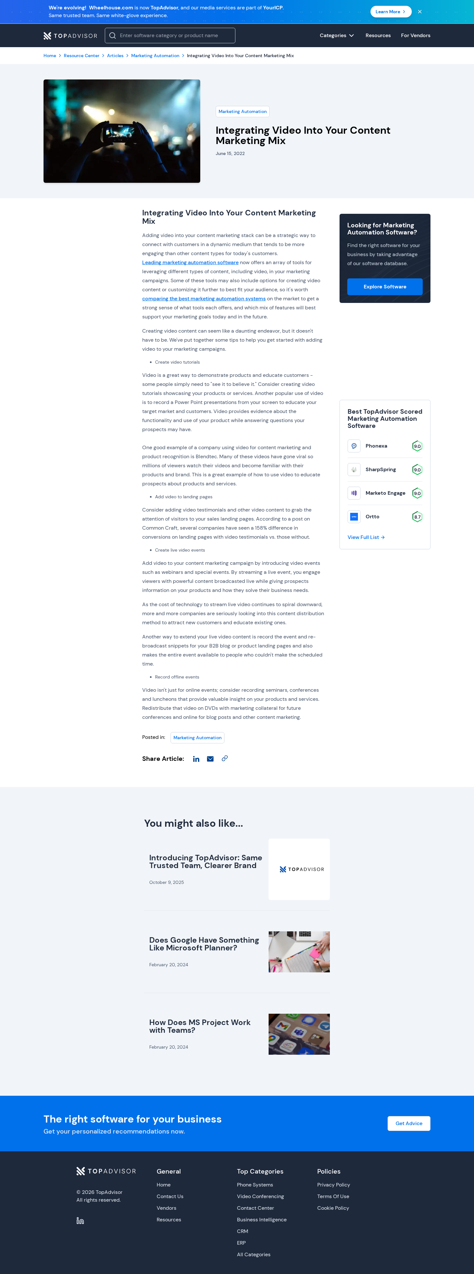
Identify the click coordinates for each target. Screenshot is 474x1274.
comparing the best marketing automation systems (204, 298)
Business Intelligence (262, 1219)
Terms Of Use (333, 1196)
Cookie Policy (333, 1208)
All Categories (254, 1254)
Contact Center (255, 1208)
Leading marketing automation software (190, 262)
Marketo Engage (386, 493)
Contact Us (170, 1196)
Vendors (166, 1208)
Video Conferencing (260, 1196)
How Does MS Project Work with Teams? (200, 1026)
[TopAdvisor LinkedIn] (80, 1221)
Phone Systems (255, 1184)
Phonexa (376, 445)
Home (164, 1184)
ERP (241, 1242)
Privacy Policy (333, 1184)
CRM (242, 1231)
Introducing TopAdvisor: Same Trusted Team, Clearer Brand (205, 861)
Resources (169, 1219)
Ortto (373, 516)
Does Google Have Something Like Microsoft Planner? (204, 944)
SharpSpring (381, 469)
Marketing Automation (243, 111)
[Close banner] (419, 11)
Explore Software (385, 286)
